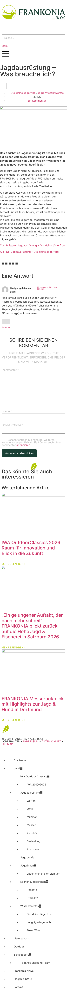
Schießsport (21, 954)
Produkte (32, 898)
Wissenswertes (54, 92)
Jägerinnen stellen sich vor (43, 873)
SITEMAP (7, 744)
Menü (5, 45)
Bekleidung (33, 841)
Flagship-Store (23, 979)
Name (7, 411)
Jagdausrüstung (30, 792)
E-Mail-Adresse (13, 424)
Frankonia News (24, 970)
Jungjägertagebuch (39, 922)
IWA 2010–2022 (36, 784)
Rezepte (32, 889)
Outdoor (19, 946)
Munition (32, 817)
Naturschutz (21, 938)
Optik (30, 808)
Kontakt (18, 987)
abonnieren (23, 445)
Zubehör (32, 833)
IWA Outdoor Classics (33, 776)
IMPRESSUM (31, 741)
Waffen (31, 800)
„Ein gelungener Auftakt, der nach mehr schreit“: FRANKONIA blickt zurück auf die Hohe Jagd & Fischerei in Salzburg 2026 (32, 626)
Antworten (6, 327)
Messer (31, 825)
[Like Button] (3, 86)
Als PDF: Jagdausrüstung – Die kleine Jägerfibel (29, 251)
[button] (33, 29)
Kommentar (11, 370)
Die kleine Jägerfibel (23, 92)
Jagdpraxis (27, 857)
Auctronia (33, 849)
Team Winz (33, 930)
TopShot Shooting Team (35, 962)
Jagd (41, 92)
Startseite (20, 760)
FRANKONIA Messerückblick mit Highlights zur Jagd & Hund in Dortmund (33, 704)
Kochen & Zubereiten (33, 881)
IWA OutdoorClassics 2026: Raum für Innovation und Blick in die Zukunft (32, 548)
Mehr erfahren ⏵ (14, 563)
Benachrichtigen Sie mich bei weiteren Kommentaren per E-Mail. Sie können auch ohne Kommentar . (31, 442)
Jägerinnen (27, 865)
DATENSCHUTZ (51, 741)
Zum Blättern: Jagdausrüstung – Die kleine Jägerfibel (32, 245)
